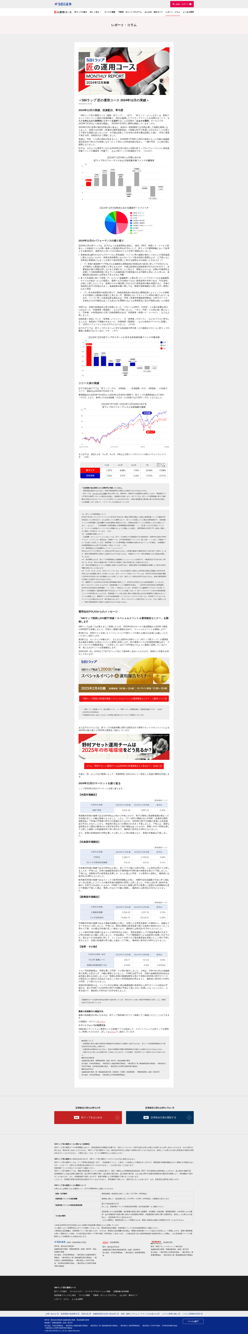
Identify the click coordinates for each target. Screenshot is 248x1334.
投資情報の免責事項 (69, 1314)
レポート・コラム (173, 12)
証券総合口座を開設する (163, 1117)
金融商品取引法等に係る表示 (105, 1314)
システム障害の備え (169, 1314)
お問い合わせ (50, 1314)
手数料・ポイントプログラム (130, 12)
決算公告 (85, 1314)
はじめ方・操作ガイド (154, 12)
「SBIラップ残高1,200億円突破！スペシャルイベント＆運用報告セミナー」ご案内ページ (122, 698)
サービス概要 (109, 12)
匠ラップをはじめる (91, 1117)
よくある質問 (188, 12)
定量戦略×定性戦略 (121, 1291)
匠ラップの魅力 (81, 12)
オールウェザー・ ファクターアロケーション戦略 (90, 1291)
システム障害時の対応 (191, 1314)
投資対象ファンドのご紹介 (65, 1295)
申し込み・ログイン (181, 4)
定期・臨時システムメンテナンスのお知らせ (139, 1314)
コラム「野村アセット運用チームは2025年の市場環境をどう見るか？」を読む (122, 766)
